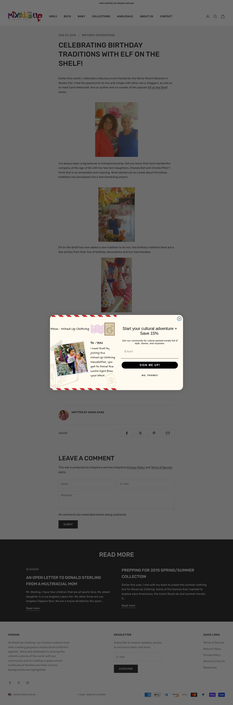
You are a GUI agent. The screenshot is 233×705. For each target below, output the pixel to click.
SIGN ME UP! (150, 365)
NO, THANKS (150, 375)
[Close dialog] (179, 319)
